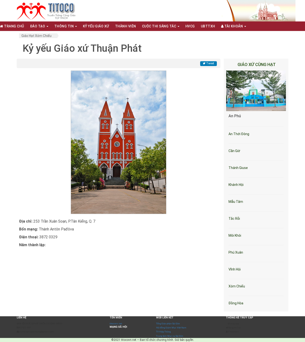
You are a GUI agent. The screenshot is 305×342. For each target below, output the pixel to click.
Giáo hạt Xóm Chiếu (36, 36)
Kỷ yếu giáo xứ (96, 26)
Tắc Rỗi (234, 218)
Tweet (209, 63)
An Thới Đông (239, 134)
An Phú (235, 116)
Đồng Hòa (236, 303)
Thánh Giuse (238, 168)
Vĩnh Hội (235, 269)
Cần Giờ (234, 151)
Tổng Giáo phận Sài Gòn (168, 323)
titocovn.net (116, 323)
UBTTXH (208, 26)
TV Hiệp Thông (163, 331)
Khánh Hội (236, 185)
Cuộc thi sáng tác (159, 26)
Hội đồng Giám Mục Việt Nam (171, 327)
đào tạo (38, 26)
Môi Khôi (235, 235)
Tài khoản (234, 26)
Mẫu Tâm (236, 202)
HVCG (190, 26)
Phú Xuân (236, 252)
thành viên (125, 26)
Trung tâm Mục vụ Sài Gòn (169, 336)
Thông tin (64, 26)
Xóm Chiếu (237, 286)
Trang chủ (13, 26)
